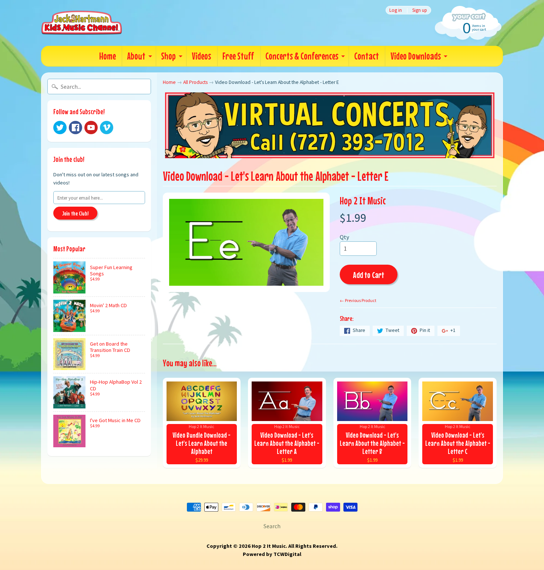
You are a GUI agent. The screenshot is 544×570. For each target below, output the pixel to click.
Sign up (419, 10)
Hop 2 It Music (363, 200)
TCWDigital (287, 554)
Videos (201, 56)
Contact (366, 56)
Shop (168, 56)
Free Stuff (238, 56)
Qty (344, 237)
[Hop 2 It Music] (81, 23)
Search (272, 526)
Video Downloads (415, 56)
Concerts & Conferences (301, 56)
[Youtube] (91, 127)
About (136, 56)
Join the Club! (75, 213)
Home (107, 56)
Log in (395, 10)
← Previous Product (358, 300)
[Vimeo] (106, 127)
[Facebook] (75, 127)
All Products (195, 82)
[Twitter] (60, 127)
